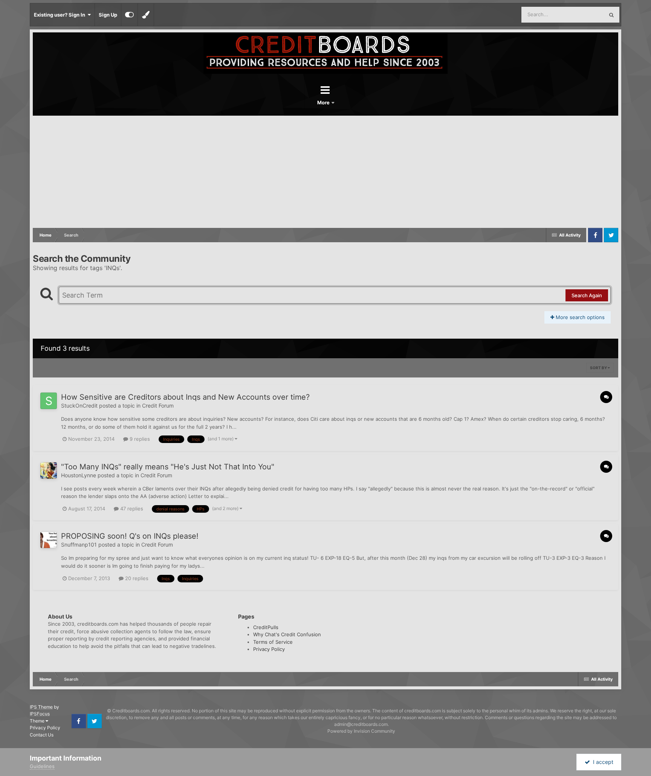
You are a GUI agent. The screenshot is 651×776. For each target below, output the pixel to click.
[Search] (611, 15)
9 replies (139, 439)
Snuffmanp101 (79, 544)
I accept (601, 762)
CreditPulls (265, 627)
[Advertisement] (325, 172)
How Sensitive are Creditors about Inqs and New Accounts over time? (185, 397)
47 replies (131, 509)
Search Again (587, 295)
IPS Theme (41, 707)
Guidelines (42, 766)
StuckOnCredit (79, 405)
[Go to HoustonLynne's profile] (48, 470)
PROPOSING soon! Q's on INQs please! (130, 536)
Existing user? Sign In (60, 15)
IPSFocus (40, 713)
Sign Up (108, 15)
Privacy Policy (269, 649)
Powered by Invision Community (361, 731)
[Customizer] (129, 14)
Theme (38, 721)
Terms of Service (273, 642)
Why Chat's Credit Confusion (287, 634)
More (324, 102)
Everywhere (580, 14)
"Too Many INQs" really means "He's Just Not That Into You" (167, 466)
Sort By (599, 367)
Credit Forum (158, 405)
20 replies (136, 578)
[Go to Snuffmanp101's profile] (48, 540)
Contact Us (41, 735)
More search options (579, 317)
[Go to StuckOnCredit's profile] (48, 401)
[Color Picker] (146, 14)
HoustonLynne (78, 475)
